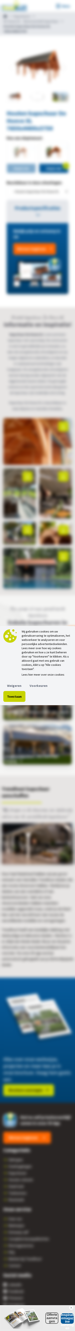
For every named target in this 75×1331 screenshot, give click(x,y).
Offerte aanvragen (51, 1318)
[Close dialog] (71, 1308)
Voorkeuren (39, 686)
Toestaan (14, 696)
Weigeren (14, 686)
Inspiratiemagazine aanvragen (67, 1318)
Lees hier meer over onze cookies (43, 674)
